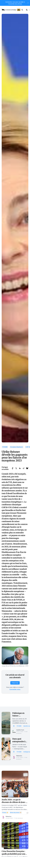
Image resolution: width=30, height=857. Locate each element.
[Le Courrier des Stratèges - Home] (11, 9)
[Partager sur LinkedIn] (20, 468)
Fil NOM (4, 447)
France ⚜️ (5, 812)
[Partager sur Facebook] (12, 468)
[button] (22, 9)
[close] (28, 3)
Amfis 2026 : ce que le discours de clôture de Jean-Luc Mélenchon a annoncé (14, 802)
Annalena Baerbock (16, 447)
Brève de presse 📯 (15, 812)
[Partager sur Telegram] (23, 468)
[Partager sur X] (16, 468)
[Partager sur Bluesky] (27, 468)
